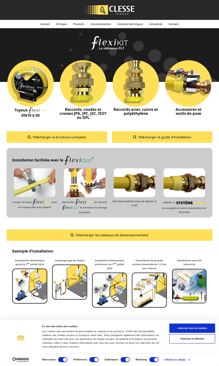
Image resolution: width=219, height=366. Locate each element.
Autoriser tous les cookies (192, 328)
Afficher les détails (175, 359)
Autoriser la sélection (192, 338)
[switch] (94, 359)
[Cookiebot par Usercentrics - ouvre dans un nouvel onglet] (21, 359)
